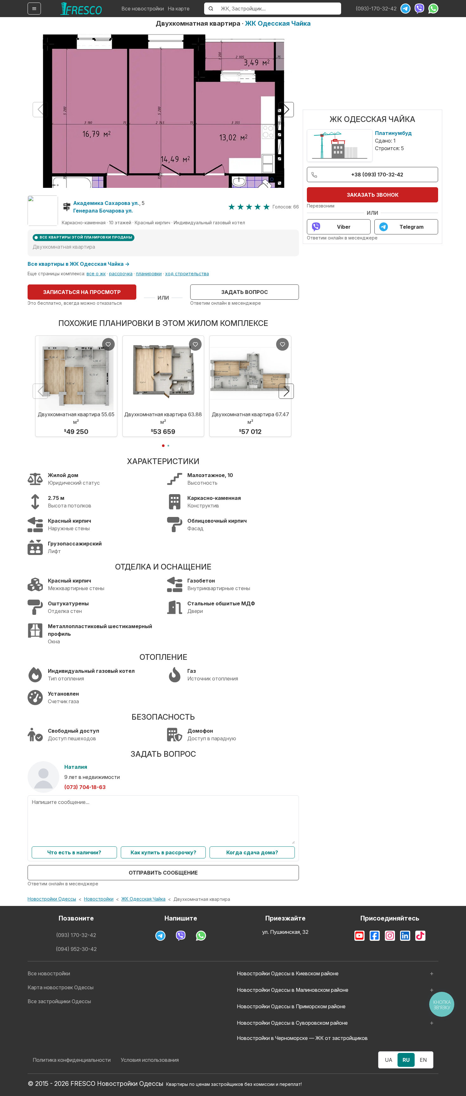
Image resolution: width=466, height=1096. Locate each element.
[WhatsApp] (433, 8)
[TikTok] (420, 935)
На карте (179, 8)
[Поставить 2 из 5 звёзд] (240, 207)
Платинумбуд (393, 133)
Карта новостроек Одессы (61, 987)
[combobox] (279, 9)
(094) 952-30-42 (76, 949)
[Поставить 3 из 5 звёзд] (249, 207)
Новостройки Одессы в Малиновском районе (292, 990)
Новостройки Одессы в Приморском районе (291, 1006)
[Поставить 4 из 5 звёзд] (257, 207)
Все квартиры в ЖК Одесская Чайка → (79, 264)
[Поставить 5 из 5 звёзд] (266, 207)
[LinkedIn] (405, 935)
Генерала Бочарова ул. (103, 210)
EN (423, 1060)
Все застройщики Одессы (59, 1001)
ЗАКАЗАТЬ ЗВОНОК (372, 195)
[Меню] (34, 9)
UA (388, 1060)
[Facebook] (374, 935)
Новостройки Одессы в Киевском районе (288, 973)
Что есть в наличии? (74, 852)
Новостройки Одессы (52, 899)
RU (406, 1060)
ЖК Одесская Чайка (278, 23)
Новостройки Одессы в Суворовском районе (292, 1023)
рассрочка (121, 273)
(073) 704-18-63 (85, 787)
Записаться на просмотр (82, 292)
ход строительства (187, 273)
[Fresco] (81, 8)
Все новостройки (142, 8)
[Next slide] (286, 109)
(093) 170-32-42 (76, 935)
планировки (149, 273)
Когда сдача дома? (252, 852)
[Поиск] (210, 9)
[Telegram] (405, 8)
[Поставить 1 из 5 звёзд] (231, 207)
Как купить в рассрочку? (163, 852)
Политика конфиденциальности (72, 1060)
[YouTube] (359, 935)
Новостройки (98, 899)
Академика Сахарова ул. (106, 203)
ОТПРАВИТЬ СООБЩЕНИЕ (163, 873)
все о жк (96, 273)
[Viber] (419, 8)
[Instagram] (390, 935)
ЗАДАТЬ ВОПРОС (244, 292)
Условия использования (150, 1060)
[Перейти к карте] (43, 210)
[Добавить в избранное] (108, 344)
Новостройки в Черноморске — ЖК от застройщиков (302, 1038)
